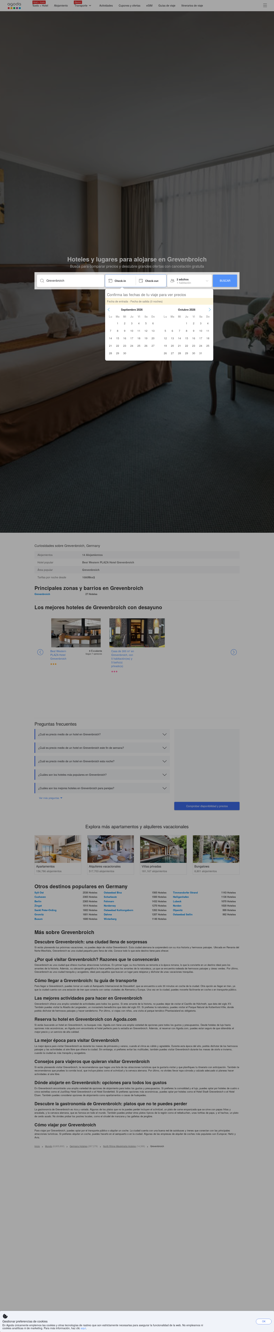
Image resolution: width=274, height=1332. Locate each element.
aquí (83, 1328)
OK (264, 1321)
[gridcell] (117, 323)
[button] (108, 309)
